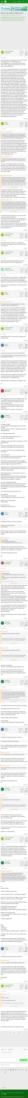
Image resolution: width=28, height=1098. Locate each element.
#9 (26, 396)
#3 (26, 240)
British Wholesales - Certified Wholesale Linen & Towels (13, 17)
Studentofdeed (5, 15)
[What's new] (23, 1)
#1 (26, 57)
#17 (26, 844)
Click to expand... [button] (14, 187)
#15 (26, 734)
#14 (26, 687)
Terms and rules (10, 1092)
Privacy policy (17, 1092)
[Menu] (2, 1)
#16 (26, 794)
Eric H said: (4, 631)
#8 (26, 350)
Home (2, 1094)
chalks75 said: (4, 537)
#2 (26, 129)
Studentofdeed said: (6, 131)
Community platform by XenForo (12, 1096)
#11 (26, 519)
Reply (26, 118)
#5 (26, 274)
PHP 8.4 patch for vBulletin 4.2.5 (16, 20)
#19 (26, 954)
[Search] (26, 1)
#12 (26, 568)
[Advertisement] (14, 35)
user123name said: (6, 689)
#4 (26, 258)
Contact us (3, 1092)
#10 (26, 421)
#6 (26, 299)
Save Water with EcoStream (7, 17)
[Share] (25, 58)
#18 (26, 868)
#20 (26, 991)
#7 (26, 334)
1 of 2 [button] (10, 1032)
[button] (2, 1049)
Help (22, 1092)
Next (14, 1032)
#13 (26, 628)
